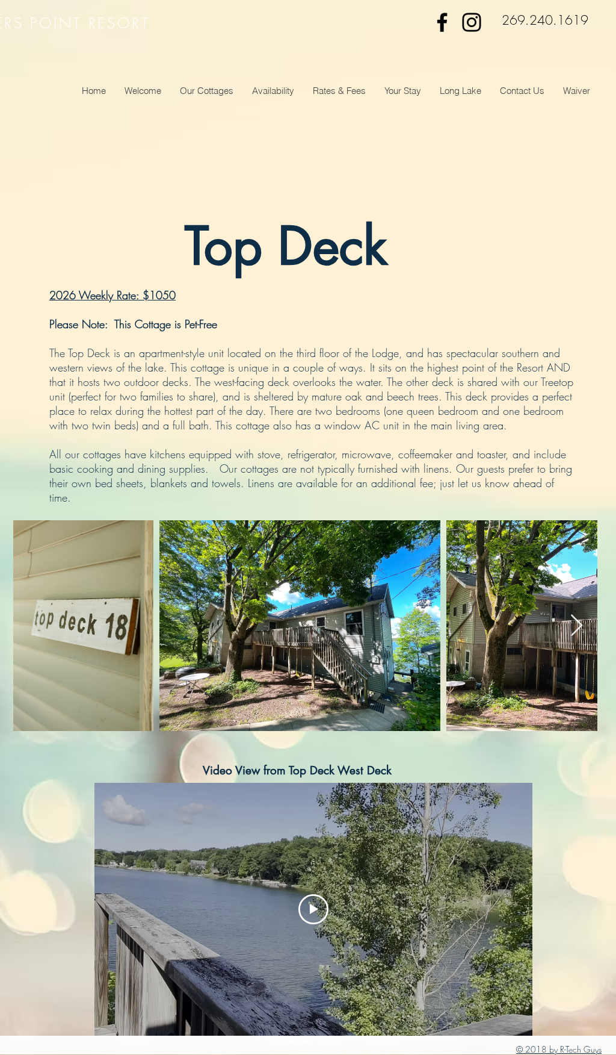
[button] (206, 91)
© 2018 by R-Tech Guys (559, 1049)
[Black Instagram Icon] (471, 22)
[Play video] (313, 909)
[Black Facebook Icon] (442, 22)
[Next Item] (577, 626)
